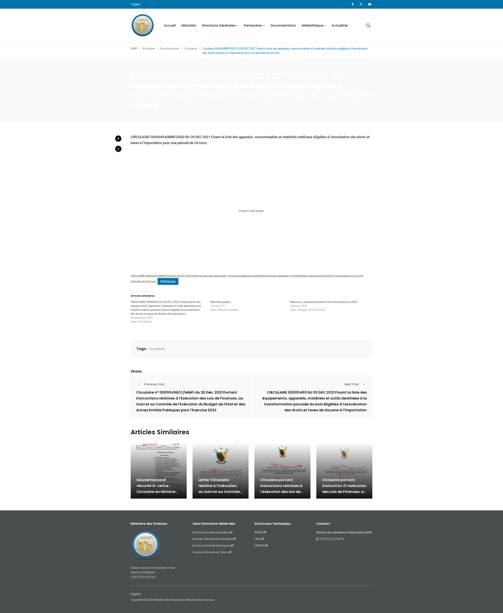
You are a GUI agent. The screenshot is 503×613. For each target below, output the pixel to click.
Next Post (351, 384)
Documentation (283, 25)
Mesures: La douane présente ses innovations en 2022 (323, 302)
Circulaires (157, 349)
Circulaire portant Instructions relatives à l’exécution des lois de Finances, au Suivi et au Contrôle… (281, 491)
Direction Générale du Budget (211, 532)
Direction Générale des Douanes (213, 538)
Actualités (340, 25)
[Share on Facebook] (118, 138)
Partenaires (253, 25)
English (136, 4)
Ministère (189, 25)
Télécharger (168, 281)
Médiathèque (312, 25)
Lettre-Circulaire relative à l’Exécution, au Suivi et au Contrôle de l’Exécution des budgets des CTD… (219, 491)
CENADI (259, 545)
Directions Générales (218, 25)
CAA (257, 538)
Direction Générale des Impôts (211, 545)
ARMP (258, 532)
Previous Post (154, 384)
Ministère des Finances (200, 599)
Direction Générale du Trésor (210, 552)
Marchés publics (220, 302)
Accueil (170, 25)
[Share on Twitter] (118, 149)
